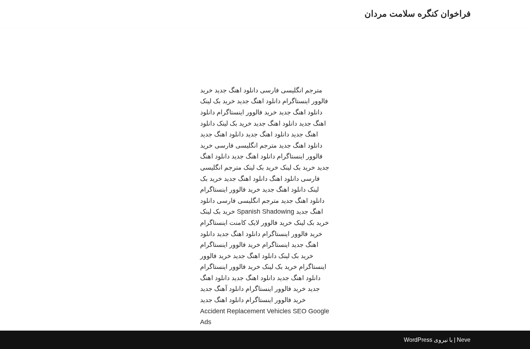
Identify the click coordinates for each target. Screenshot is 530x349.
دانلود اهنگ (284, 178)
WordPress (418, 340)
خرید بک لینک (217, 101)
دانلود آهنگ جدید (222, 288)
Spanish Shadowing (265, 211)
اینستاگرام (276, 244)
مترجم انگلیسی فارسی (291, 90)
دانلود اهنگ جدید (236, 90)
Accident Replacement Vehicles (245, 311)
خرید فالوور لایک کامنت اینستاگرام (246, 222)
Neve (464, 340)
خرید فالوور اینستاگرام (247, 112)
